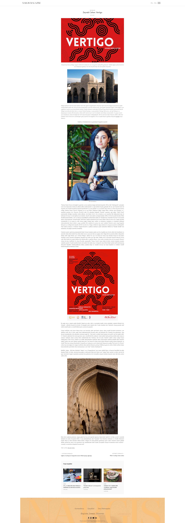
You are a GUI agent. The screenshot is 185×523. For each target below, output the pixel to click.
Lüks (64, 484)
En (155, 3)
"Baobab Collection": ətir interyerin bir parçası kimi (92, 486)
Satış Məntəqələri (104, 508)
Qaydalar (91, 508)
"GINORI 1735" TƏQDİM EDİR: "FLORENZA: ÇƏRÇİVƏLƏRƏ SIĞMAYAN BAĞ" (111, 487)
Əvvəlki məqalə (67, 453)
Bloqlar (92, 10)
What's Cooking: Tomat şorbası (117, 455)
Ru (152, 3)
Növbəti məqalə (117, 453)
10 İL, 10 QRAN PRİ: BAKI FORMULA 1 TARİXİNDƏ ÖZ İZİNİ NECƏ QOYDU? (72, 486)
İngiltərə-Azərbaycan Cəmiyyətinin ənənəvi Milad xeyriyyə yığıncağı (76, 455)
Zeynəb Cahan (71, 448)
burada (117, 116)
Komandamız (79, 508)
